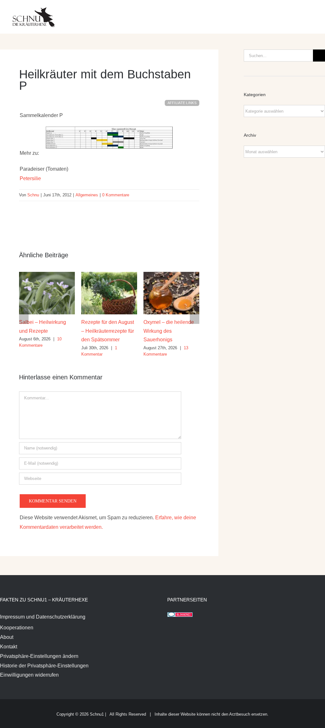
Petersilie (30, 178)
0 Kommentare (115, 195)
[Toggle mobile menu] (312, 13)
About (6, 637)
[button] (24, 314)
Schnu (33, 195)
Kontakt (8, 646)
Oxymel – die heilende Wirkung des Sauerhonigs (168, 330)
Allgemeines (87, 195)
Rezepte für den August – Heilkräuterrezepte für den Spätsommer (107, 330)
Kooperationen (16, 627)
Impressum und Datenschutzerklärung (42, 617)
